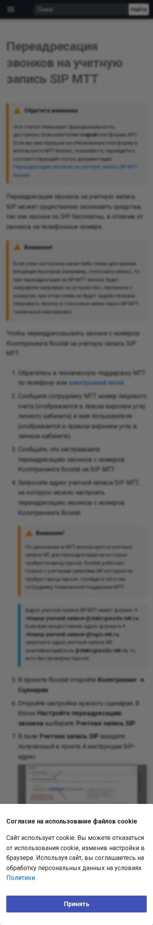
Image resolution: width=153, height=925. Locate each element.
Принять (76, 904)
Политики (20, 877)
